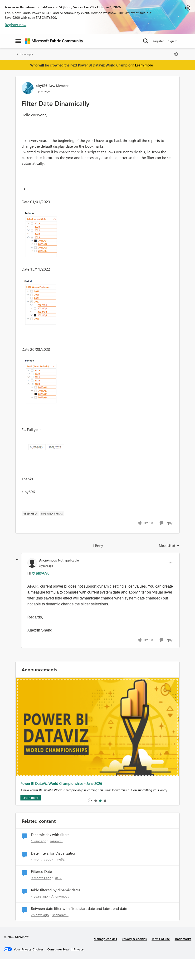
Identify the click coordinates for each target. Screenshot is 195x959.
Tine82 (60, 859)
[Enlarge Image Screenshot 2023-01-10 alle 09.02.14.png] (45, 448)
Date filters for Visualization (53, 853)
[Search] (146, 41)
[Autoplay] (89, 800)
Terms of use (160, 939)
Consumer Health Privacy (65, 949)
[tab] (95, 800)
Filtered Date (41, 871)
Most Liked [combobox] (169, 545)
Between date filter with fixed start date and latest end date (79, 908)
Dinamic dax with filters (50, 834)
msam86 (56, 841)
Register (158, 41)
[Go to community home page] (54, 41)
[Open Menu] (176, 54)
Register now (15, 24)
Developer (26, 54)
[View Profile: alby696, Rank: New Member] (28, 88)
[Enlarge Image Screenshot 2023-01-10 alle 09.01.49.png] (40, 383)
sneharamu (60, 914)
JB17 (58, 877)
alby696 (42, 85)
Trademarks (183, 939)
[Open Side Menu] (18, 41)
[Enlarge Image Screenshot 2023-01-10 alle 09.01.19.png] (40, 235)
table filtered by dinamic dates (55, 890)
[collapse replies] (17, 559)
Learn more (144, 65)
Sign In (172, 41)
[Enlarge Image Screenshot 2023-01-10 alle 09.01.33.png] (40, 303)
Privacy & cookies (134, 939)
